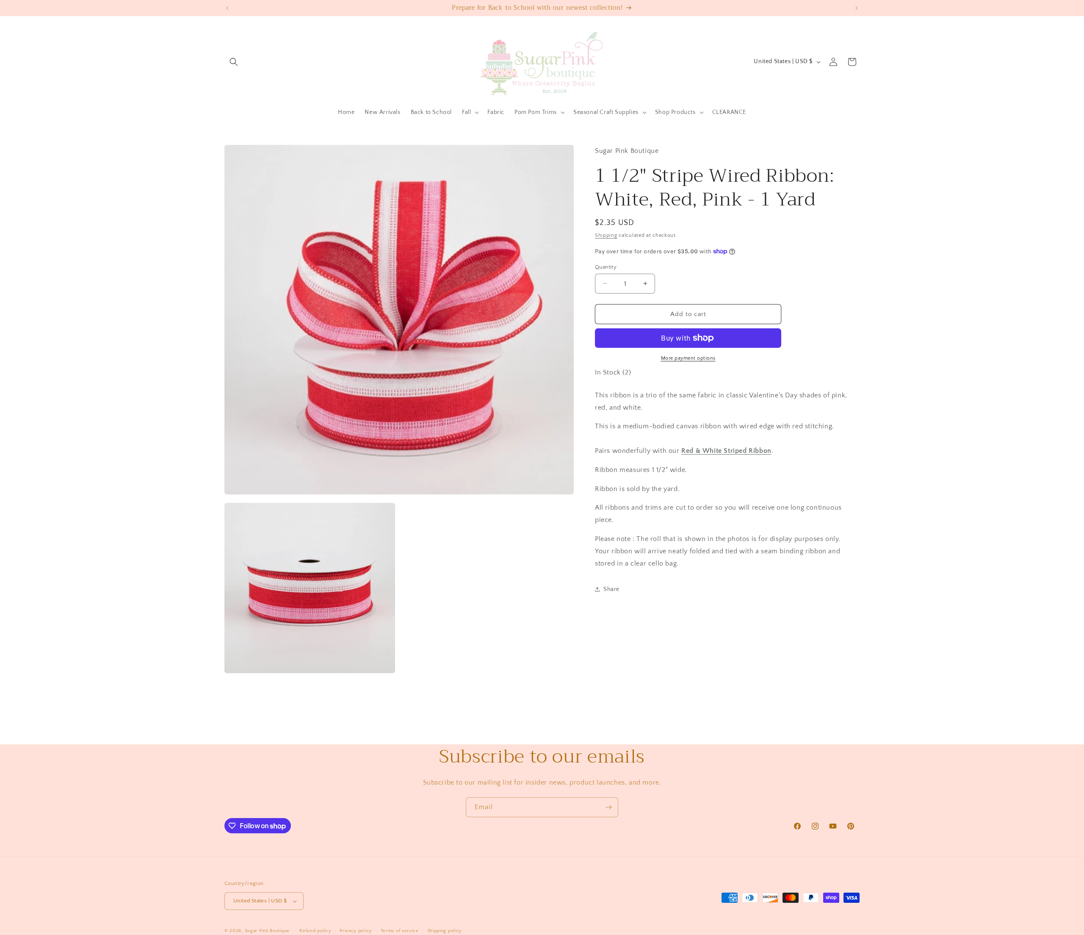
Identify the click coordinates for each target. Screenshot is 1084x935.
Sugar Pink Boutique (267, 930)
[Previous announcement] (227, 8)
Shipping (606, 235)
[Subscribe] (608, 807)
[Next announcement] (856, 8)
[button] (233, 62)
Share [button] (611, 588)
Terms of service (400, 930)
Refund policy (315, 930)
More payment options (688, 358)
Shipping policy (444, 930)
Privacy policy (356, 930)
